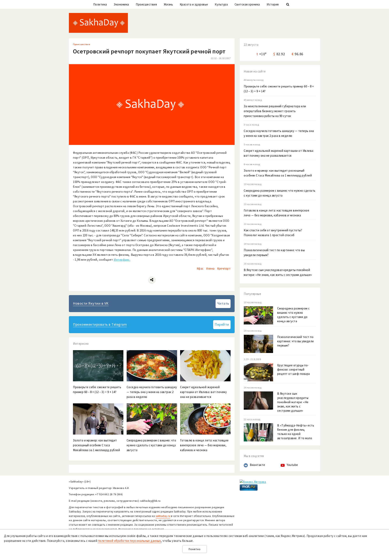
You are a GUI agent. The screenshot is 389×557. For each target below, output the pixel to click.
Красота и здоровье (194, 4)
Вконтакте (257, 465)
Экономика (121, 4)
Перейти (222, 324)
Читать (223, 303)
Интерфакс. (122, 259)
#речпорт (224, 268)
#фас (200, 268)
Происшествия (146, 4)
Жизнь (168, 4)
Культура (221, 4)
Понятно (195, 549)
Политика (100, 4)
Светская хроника (247, 4)
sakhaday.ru (163, 516)
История (273, 4)
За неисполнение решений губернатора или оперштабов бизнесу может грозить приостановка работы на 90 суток (275, 111)
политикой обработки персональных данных (129, 541)
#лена (210, 268)
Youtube (292, 465)
